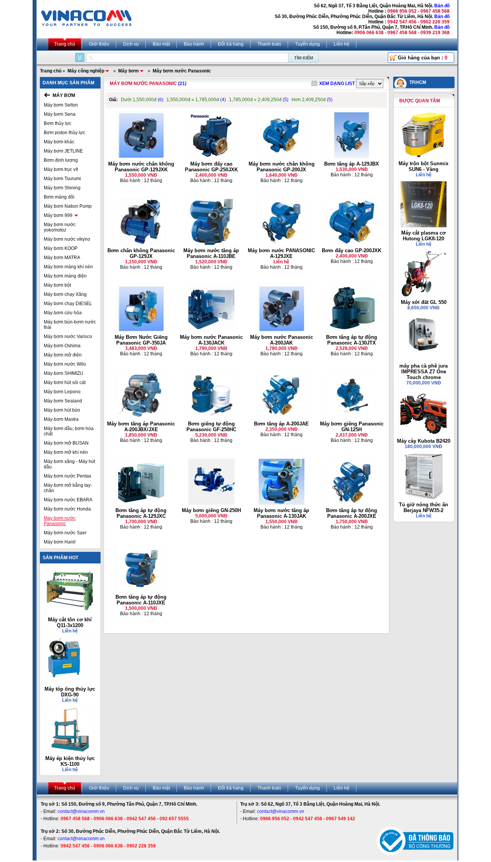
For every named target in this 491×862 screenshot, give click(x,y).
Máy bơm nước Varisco (68, 336)
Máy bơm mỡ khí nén (66, 452)
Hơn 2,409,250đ (312, 99)
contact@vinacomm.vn (81, 811)
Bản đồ (442, 5)
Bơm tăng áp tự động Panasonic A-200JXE (351, 513)
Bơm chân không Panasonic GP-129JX (141, 253)
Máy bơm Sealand (63, 401)
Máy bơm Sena (60, 114)
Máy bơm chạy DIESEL (68, 303)
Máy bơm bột (57, 285)
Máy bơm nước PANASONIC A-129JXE (281, 253)
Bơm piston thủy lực (64, 132)
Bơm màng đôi (59, 197)
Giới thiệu (99, 44)
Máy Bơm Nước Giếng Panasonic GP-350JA (141, 340)
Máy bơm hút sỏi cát (65, 382)
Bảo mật (161, 44)
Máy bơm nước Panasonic (60, 521)
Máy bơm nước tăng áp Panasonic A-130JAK (281, 513)
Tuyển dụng (307, 44)
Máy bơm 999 (58, 215)
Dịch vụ (131, 44)
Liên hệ (341, 44)
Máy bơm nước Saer (65, 532)
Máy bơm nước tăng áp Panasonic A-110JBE (211, 253)
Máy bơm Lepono (62, 391)
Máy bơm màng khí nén (68, 266)
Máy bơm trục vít (61, 169)
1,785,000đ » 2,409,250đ (258, 99)
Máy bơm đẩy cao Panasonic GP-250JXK (211, 166)
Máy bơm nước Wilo (65, 364)
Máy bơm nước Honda (67, 509)
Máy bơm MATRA (62, 257)
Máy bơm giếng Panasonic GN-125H (352, 426)
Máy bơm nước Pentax (67, 476)
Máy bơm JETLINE (63, 151)
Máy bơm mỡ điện (63, 355)
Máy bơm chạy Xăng (65, 294)
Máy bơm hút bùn (62, 410)
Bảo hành (194, 44)
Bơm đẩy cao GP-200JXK (351, 250)
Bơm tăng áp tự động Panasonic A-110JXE (140, 600)
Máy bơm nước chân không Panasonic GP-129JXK (141, 166)
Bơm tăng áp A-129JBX (351, 164)
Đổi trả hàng (231, 44)
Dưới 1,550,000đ (142, 99)
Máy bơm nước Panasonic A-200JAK (281, 340)
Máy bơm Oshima (62, 345)
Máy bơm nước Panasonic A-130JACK (211, 340)
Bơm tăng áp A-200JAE (281, 424)
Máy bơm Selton (61, 105)
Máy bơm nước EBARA (68, 499)
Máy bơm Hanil (60, 542)
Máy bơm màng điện (65, 276)
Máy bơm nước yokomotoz (60, 227)
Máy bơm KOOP (60, 248)
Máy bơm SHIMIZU (63, 373)
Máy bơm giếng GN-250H (211, 510)
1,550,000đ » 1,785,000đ (196, 99)
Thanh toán (269, 44)
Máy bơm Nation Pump (68, 206)
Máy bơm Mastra (61, 419)
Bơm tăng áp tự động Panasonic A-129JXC (140, 513)
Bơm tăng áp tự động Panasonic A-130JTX (351, 340)
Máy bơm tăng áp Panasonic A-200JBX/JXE (141, 426)
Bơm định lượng (61, 160)
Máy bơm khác (59, 141)
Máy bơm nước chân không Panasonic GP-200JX (282, 166)
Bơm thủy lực (57, 123)
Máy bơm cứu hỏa (63, 312)
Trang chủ (64, 44)
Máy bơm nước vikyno (67, 239)
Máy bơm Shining (62, 187)
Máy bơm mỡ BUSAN (66, 443)
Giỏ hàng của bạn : (422, 58)
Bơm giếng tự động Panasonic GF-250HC (211, 426)
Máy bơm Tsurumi (62, 178)
